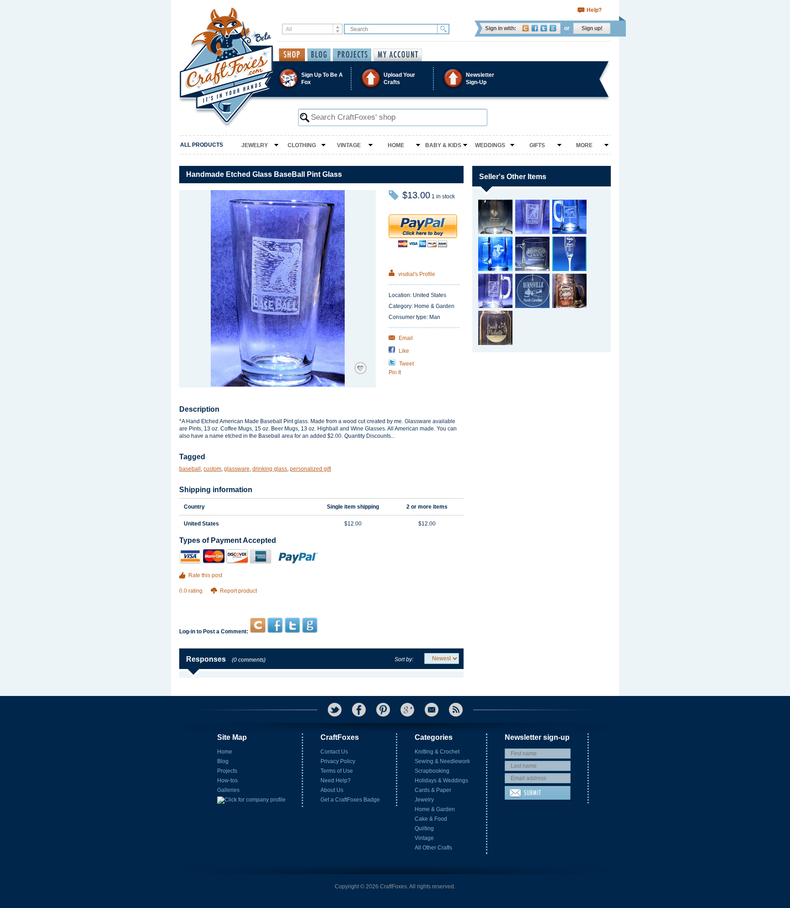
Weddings (490, 145)
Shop (292, 54)
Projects (227, 771)
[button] (394, 78)
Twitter (543, 28)
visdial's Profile (416, 274)
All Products (201, 145)
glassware (237, 469)
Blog (223, 761)
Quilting (424, 828)
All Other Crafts (433, 847)
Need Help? (335, 780)
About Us (331, 790)
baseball (190, 469)
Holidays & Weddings (441, 780)
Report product (238, 591)
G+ (407, 710)
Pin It (395, 372)
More (584, 145)
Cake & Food (431, 819)
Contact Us (334, 752)
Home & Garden (435, 809)
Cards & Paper (433, 790)
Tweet (406, 364)
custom (212, 469)
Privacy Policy (337, 761)
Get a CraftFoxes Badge (350, 799)
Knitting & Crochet (437, 752)
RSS (456, 710)
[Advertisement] (321, 599)
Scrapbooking (432, 771)
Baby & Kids (443, 145)
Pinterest (383, 710)
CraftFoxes (525, 28)
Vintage (349, 145)
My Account (398, 54)
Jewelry (254, 145)
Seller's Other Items (512, 177)
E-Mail (431, 710)
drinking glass (269, 469)
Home (396, 145)
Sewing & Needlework (442, 761)
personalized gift (310, 469)
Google (553, 28)
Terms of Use (336, 771)
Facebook (534, 28)
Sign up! (592, 28)
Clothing (302, 145)
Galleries (228, 790)
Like (403, 351)
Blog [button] (319, 54)
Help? (594, 10)
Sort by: (404, 659)
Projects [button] (352, 54)
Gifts (537, 145)
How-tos (227, 780)
